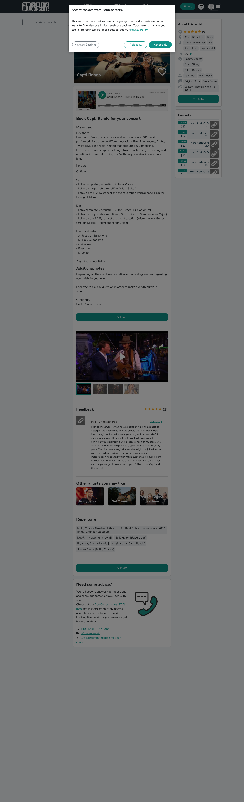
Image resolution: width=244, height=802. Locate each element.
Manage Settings (85, 45)
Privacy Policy (139, 30)
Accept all (160, 45)
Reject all (136, 45)
